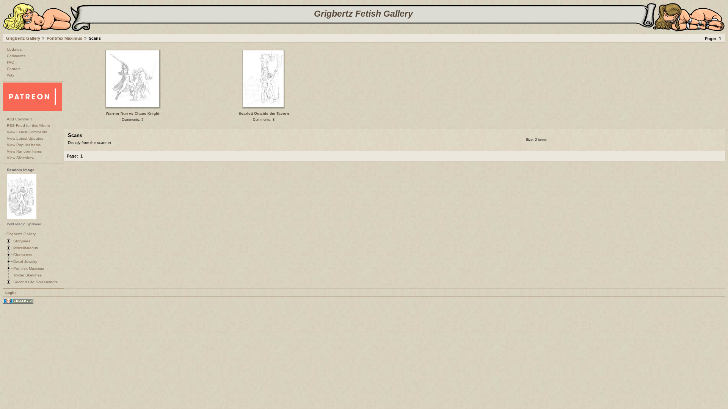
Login (10, 292)
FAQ (10, 62)
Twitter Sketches (27, 275)
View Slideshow (20, 158)
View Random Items (24, 151)
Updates (14, 49)
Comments (16, 56)
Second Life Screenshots (35, 282)
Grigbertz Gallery (23, 38)
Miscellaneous (25, 248)
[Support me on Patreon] (32, 110)
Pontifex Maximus (64, 38)
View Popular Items (24, 145)
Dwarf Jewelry (25, 261)
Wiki (10, 75)
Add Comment (19, 119)
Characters (22, 255)
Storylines (21, 241)
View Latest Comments (27, 132)
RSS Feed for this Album (28, 125)
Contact (13, 69)
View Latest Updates (25, 138)
